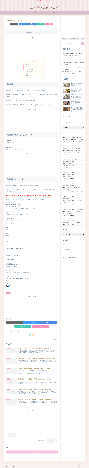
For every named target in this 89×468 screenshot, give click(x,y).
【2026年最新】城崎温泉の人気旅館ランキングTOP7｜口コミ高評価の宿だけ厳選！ (72, 54)
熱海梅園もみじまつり (30, 69)
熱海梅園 (27, 64)
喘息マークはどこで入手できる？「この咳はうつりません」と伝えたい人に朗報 (72, 72)
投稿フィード (65, 247)
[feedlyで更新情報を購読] (30, 335)
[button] (49, 24)
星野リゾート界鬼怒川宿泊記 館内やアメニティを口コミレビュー (73, 63)
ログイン (64, 244)
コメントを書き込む (32, 452)
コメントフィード (66, 249)
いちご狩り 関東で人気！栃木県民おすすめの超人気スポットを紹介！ (73, 68)
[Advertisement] (32, 48)
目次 (30, 61)
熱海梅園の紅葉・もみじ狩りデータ (33, 67)
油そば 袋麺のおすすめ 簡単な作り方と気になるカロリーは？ (73, 59)
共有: (27, 73)
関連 (27, 75)
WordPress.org (65, 251)
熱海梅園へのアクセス (31, 71)
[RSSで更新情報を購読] (33, 335)
